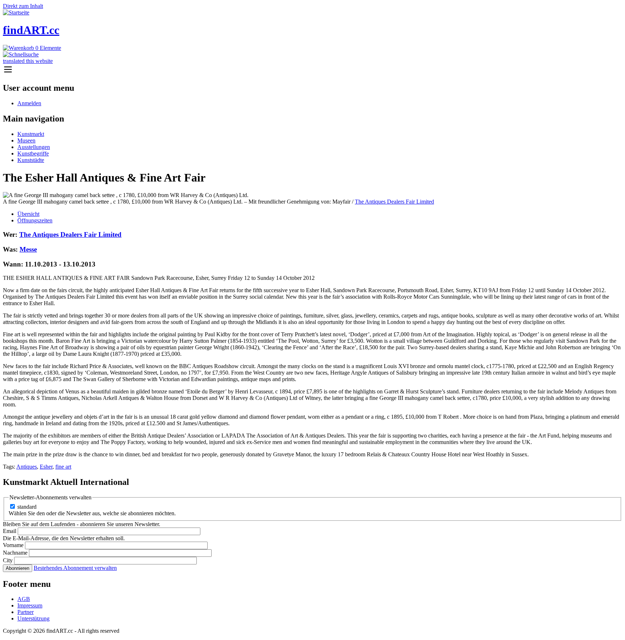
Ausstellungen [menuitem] (33, 147)
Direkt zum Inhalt (23, 6)
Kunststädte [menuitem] (30, 160)
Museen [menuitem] (26, 140)
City (8, 560)
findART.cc (31, 30)
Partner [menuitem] (25, 612)
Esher (46, 467)
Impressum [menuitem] (29, 605)
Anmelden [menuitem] (29, 103)
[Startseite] (16, 12)
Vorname (13, 545)
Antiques (26, 467)
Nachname (15, 553)
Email (9, 531)
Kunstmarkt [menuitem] (30, 134)
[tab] (319, 214)
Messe (28, 249)
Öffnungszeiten (34, 220)
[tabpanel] (312, 350)
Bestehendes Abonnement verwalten (75, 568)
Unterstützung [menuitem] (33, 618)
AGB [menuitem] (23, 599)
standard (27, 507)
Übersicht (28, 214)
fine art (63, 467)
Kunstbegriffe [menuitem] (33, 153)
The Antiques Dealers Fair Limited (394, 202)
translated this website (28, 61)
